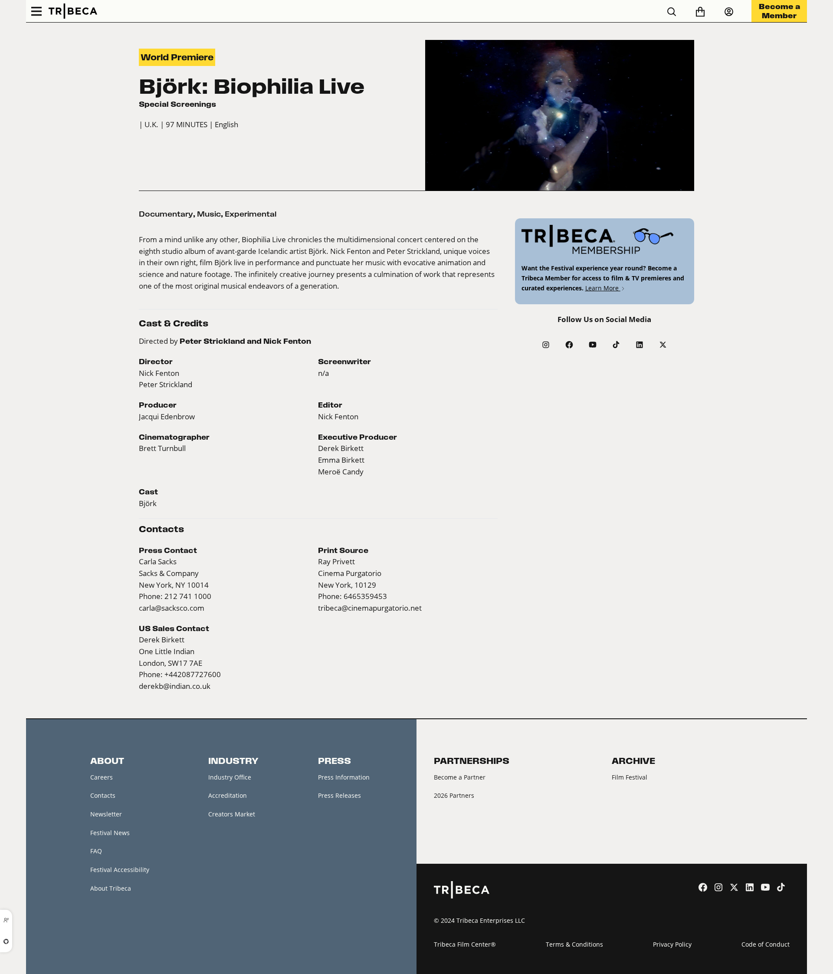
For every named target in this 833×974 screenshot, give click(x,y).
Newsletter (106, 814)
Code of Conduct (765, 944)
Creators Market (231, 814)
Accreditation (227, 795)
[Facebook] (569, 344)
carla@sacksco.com (171, 608)
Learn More (602, 288)
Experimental (250, 214)
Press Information (344, 777)
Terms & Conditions (574, 944)
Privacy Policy (672, 944)
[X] (663, 344)
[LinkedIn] (639, 344)
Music (209, 214)
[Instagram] (546, 344)
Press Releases (339, 795)
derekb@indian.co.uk (174, 686)
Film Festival (629, 777)
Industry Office (229, 777)
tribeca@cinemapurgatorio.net (370, 608)
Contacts (102, 795)
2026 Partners (454, 795)
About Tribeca (110, 888)
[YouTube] (592, 344)
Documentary (166, 214)
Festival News (110, 833)
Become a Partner (459, 777)
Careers (101, 777)
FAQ (96, 851)
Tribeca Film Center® (465, 944)
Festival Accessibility (119, 869)
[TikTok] (616, 344)
